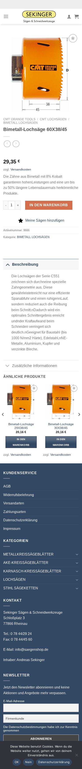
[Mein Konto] (69, 16)
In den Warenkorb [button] (21, 442)
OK (17, 762)
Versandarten (13, 503)
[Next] (79, 423)
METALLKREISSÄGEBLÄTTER (28, 554)
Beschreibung (25, 264)
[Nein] (76, 756)
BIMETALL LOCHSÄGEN (20, 122)
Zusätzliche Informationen (34, 366)
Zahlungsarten (14, 512)
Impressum (11, 529)
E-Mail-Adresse (13, 701)
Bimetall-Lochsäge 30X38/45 (61, 426)
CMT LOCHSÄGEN (53, 119)
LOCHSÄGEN (14, 579)
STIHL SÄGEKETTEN (20, 588)
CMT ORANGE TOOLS (19, 119)
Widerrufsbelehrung (18, 495)
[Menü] (6, 16)
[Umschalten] (7, 264)
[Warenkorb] (76, 16)
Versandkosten (20, 169)
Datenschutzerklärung (20, 520)
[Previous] (3, 423)
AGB (7, 486)
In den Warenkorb (49, 205)
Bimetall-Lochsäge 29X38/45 (21, 426)
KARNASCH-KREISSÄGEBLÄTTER (32, 571)
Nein (28, 762)
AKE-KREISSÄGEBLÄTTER (25, 563)
